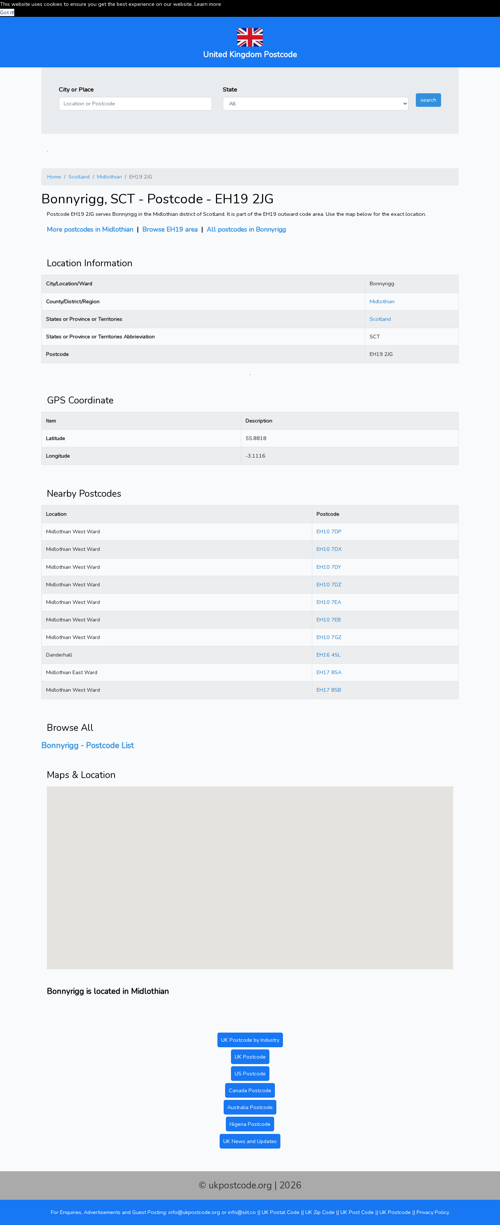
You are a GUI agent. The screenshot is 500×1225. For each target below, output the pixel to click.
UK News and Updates (250, 1141)
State (230, 89)
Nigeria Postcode (250, 1124)
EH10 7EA (329, 602)
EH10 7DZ (329, 584)
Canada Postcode (250, 1090)
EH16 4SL (328, 654)
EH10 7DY (329, 567)
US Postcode (250, 1073)
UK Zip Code (320, 1212)
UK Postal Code (280, 1212)
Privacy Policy (433, 1212)
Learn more (207, 4)
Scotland (79, 176)
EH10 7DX (329, 549)
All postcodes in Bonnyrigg (246, 229)
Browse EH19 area (170, 229)
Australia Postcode (250, 1107)
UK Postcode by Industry (250, 1040)
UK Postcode (250, 1056)
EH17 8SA (329, 672)
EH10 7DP (329, 531)
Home (54, 176)
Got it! (7, 12)
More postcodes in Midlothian (90, 229)
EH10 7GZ (329, 637)
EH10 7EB (329, 619)
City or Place (76, 89)
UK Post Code (357, 1212)
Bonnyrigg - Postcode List (87, 745)
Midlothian (109, 176)
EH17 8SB (329, 690)
